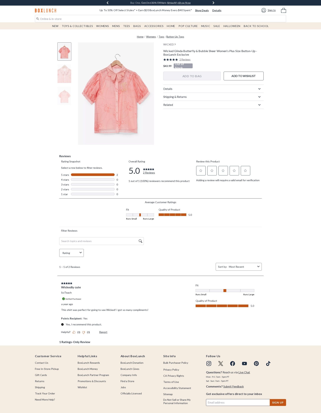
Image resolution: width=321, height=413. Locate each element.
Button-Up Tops (175, 36)
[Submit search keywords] (37, 18)
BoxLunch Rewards (89, 362)
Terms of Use (171, 381)
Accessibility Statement (177, 388)
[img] (209, 363)
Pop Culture (188, 26)
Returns (39, 381)
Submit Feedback (233, 386)
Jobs (123, 387)
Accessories (154, 26)
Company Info (129, 375)
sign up (278, 402)
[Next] (213, 2)
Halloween (231, 26)
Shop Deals (202, 10)
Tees (126, 26)
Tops (161, 36)
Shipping (40, 387)
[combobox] (160, 18)
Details (216, 10)
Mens (116, 26)
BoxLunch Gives (130, 368)
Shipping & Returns (175, 96)
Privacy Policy (171, 369)
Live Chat (244, 372)
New (55, 26)
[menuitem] (283, 10)
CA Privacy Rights (173, 375)
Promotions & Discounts (92, 381)
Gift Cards (41, 375)
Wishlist (82, 387)
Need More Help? (45, 399)
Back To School (256, 26)
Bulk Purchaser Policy (175, 362)
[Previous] (107, 2)
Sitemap (168, 394)
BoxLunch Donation (132, 362)
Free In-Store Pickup (47, 368)
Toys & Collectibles (77, 26)
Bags (137, 26)
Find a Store (127, 381)
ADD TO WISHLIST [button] (243, 76)
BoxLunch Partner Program (93, 375)
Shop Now (185, 2)
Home (171, 26)
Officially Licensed (131, 393)
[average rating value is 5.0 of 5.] (171, 60)
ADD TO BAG (192, 76)
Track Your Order (45, 393)
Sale (216, 26)
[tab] (65, 53)
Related (168, 104)
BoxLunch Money (88, 368)
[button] (269, 10)
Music (205, 26)
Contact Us (41, 362)
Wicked (168, 44)
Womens (102, 26)
